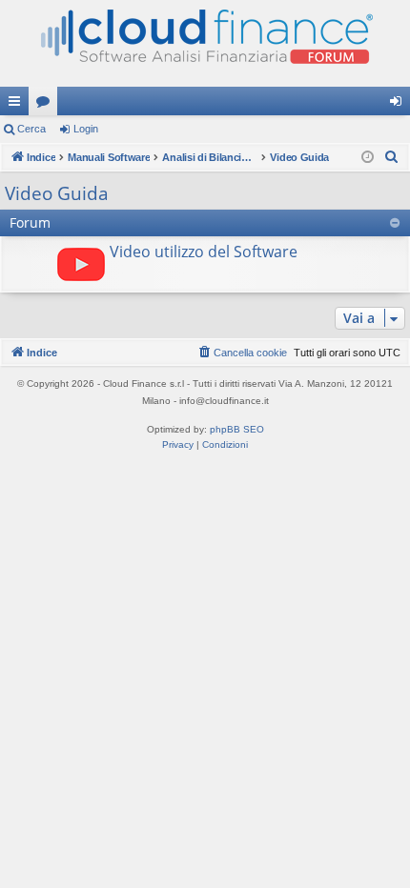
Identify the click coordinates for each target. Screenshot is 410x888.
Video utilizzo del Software (203, 251)
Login (85, 128)
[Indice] (205, 43)
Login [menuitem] (399, 104)
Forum (46, 104)
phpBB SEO (237, 429)
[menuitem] (391, 157)
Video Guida (57, 193)
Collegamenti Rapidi (18, 104)
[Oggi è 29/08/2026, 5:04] (367, 158)
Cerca (31, 128)
